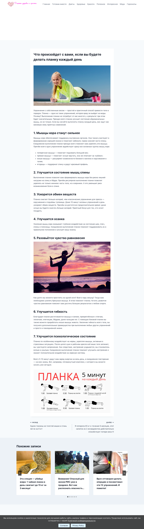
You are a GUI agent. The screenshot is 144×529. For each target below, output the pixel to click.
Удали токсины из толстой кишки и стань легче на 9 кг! (48, 426)
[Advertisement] (72, 24)
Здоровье (81, 4)
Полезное (101, 4)
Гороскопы (131, 4)
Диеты (72, 4)
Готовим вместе (59, 4)
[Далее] (124, 473)
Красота (90, 4)
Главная (46, 4)
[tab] (67, 496)
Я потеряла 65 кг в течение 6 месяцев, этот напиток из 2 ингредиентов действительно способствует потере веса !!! (94, 427)
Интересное (112, 4)
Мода (122, 4)
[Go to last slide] (20, 473)
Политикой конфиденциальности (81, 521)
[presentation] (33, 462)
